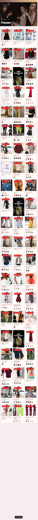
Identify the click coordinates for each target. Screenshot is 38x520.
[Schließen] (34, 501)
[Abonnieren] (32, 510)
